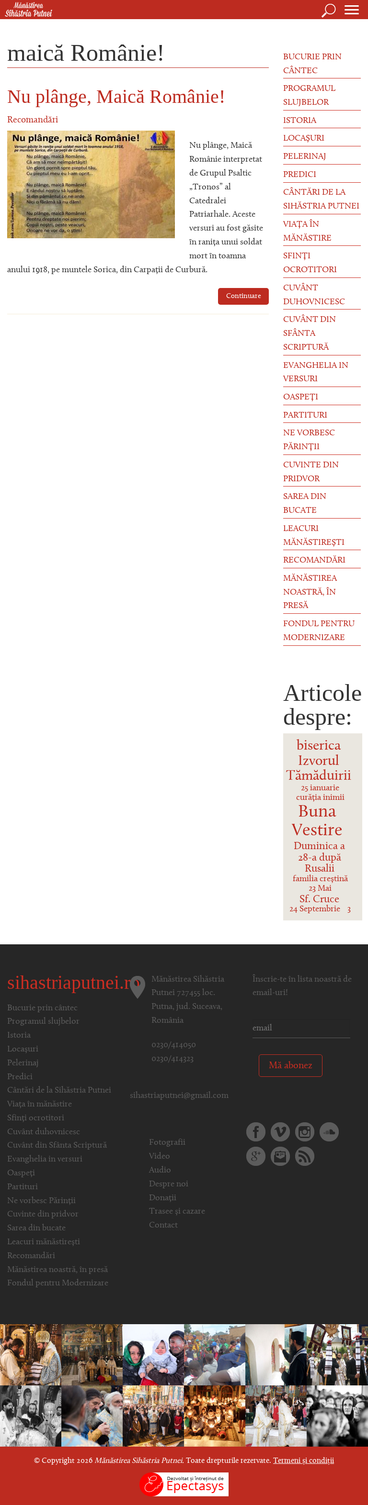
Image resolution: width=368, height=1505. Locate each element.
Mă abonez (290, 1066)
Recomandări (32, 120)
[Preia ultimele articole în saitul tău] (304, 1156)
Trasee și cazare (177, 1211)
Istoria (299, 121)
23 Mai (320, 889)
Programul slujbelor (309, 96)
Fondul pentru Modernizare (319, 631)
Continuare (243, 296)
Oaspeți (300, 397)
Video (159, 1156)
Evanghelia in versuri (315, 373)
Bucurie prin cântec (312, 64)
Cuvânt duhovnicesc (314, 295)
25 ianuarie (320, 788)
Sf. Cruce (319, 900)
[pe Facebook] (255, 1131)
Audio (160, 1170)
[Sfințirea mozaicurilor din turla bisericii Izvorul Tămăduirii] (276, 1354)
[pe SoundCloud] (329, 1131)
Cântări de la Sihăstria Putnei (321, 199)
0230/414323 (172, 1059)
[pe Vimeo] (280, 1131)
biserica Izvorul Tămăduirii (318, 761)
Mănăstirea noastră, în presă (310, 593)
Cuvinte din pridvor (311, 472)
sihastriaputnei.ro (73, 982)
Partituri (305, 415)
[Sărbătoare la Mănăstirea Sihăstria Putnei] (30, 1416)
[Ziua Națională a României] (92, 1354)
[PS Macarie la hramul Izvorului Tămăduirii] (337, 1354)
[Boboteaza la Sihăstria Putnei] (153, 1354)
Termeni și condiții (303, 1461)
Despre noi (168, 1184)
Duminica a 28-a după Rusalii (319, 857)
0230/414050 (173, 1045)
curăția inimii (320, 798)
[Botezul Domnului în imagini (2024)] (92, 1416)
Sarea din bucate (304, 504)
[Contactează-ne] (280, 1156)
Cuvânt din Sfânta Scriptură (309, 334)
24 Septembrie (314, 909)
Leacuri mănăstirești (314, 536)
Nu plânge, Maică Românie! (116, 96)
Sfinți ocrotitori (310, 263)
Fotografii (167, 1143)
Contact (163, 1225)
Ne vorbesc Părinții (309, 440)
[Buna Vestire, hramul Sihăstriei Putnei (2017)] (30, 1354)
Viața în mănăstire (307, 232)
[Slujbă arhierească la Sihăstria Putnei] (276, 1416)
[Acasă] (26, 10)
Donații (162, 1198)
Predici (299, 175)
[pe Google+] (255, 1156)
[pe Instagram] (304, 1131)
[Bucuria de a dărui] (214, 1354)
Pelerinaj (304, 157)
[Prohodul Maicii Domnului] (214, 1416)
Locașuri (303, 138)
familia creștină (320, 879)
